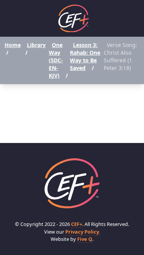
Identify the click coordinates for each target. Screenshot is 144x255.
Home (13, 45)
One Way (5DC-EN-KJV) (56, 60)
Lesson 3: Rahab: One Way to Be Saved (85, 56)
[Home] (73, 18)
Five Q (84, 239)
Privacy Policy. (82, 231)
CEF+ (76, 224)
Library (36, 45)
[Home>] (72, 183)
